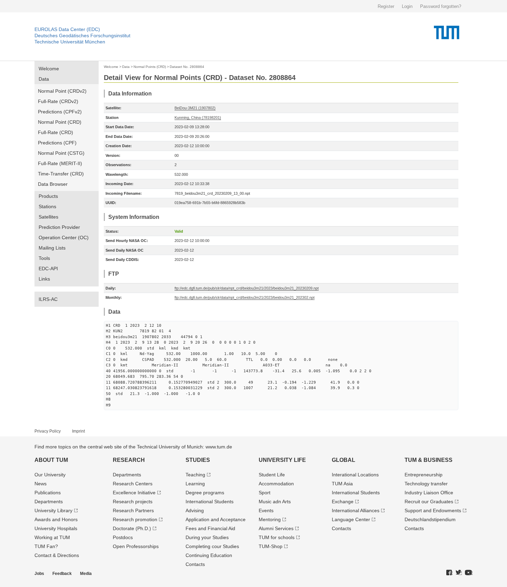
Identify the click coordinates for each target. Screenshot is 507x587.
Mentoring (270, 519)
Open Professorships (136, 546)
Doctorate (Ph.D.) (132, 528)
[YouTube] (469, 573)
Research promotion (135, 519)
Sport (264, 492)
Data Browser (53, 184)
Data (44, 79)
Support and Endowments (433, 510)
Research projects (132, 501)
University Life (282, 460)
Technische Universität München (69, 41)
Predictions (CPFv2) (60, 111)
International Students (209, 501)
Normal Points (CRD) (149, 67)
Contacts (195, 564)
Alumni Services (276, 528)
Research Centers (132, 483)
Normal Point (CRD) (59, 122)
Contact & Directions (56, 555)
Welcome (49, 68)
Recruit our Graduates (429, 501)
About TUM (51, 460)
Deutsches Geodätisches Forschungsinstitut (82, 35)
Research (129, 460)
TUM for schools (277, 537)
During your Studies (207, 537)
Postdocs (123, 537)
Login (407, 6)
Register (386, 6)
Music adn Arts (275, 501)
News (40, 483)
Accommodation (276, 483)
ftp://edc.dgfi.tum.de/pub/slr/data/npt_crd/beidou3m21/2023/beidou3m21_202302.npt (245, 297)
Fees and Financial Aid (210, 528)
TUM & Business (429, 460)
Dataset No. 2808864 (187, 67)
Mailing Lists (52, 248)
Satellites (48, 217)
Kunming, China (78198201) (198, 117)
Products (48, 196)
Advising (195, 510)
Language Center (351, 519)
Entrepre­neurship (424, 474)
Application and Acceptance (216, 519)
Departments (48, 501)
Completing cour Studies (212, 546)
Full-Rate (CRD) (55, 132)
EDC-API (48, 268)
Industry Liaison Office (429, 492)
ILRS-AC (48, 299)
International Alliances (355, 510)
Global (343, 460)
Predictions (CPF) (57, 142)
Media (86, 573)
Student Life (272, 474)
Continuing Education (209, 555)
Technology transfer (426, 483)
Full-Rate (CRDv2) (58, 101)
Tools (44, 258)
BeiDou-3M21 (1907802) (195, 108)
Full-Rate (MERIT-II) (60, 163)
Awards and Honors (56, 519)
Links (44, 279)
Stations (47, 206)
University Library (53, 510)
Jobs (39, 573)
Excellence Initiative (134, 492)
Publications (47, 492)
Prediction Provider (59, 227)
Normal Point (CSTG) (61, 153)
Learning (195, 483)
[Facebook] (449, 573)
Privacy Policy (47, 431)
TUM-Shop (270, 546)
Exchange (343, 501)
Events (266, 510)
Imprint (78, 431)
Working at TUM (52, 537)
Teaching (195, 474)
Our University (50, 474)
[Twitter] (459, 573)
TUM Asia (342, 483)
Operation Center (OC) (64, 237)
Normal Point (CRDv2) (62, 91)
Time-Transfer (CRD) (61, 173)
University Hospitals (55, 528)
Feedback (62, 573)
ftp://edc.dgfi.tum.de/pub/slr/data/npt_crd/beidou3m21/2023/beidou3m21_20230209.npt (247, 288)
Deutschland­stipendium (430, 519)
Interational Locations (355, 474)
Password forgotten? (440, 6)
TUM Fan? (46, 546)
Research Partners (133, 510)
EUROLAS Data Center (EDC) (67, 29)
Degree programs (205, 492)
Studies (198, 460)
